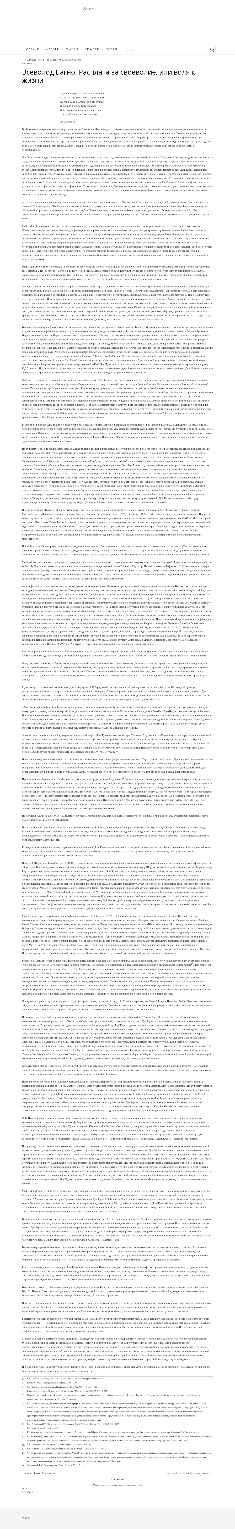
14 (48, 1162)
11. (23, 1444)
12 (192, 964)
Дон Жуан (27, 63)
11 (42, 795)
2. (23, 1382)
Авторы (53, 49)
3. (23, 1386)
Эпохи (112, 49)
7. (23, 1423)
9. (23, 1432)
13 (171, 1105)
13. (23, 1452)
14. (23, 1465)
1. (23, 1378)
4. (23, 1391)
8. (23, 1428)
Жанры (72, 49)
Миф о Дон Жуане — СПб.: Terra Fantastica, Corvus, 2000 (54, 60)
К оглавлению (117, 1479)
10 (116, 751)
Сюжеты (92, 49)
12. (23, 1448)
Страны (33, 49)
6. (23, 1403)
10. (23, 1436)
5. (23, 1395)
